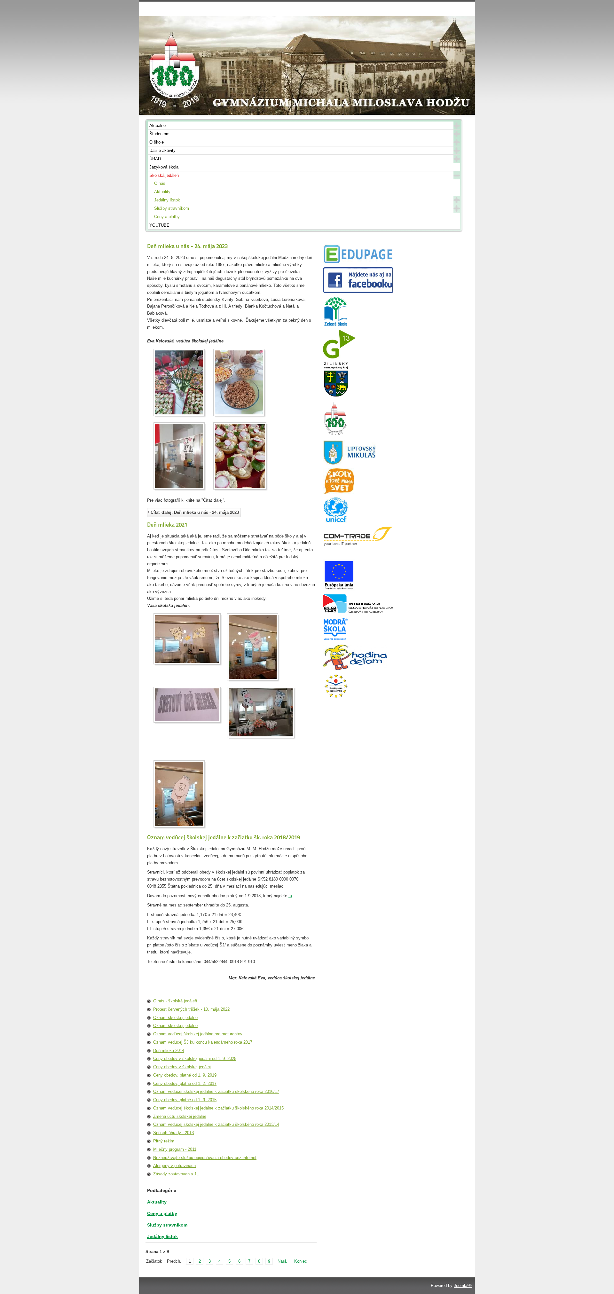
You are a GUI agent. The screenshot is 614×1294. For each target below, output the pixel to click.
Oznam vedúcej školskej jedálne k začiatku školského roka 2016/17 (216, 1091)
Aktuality (162, 191)
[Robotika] (358, 611)
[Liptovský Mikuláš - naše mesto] (349, 463)
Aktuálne (157, 125)
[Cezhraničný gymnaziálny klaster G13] (339, 357)
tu (290, 895)
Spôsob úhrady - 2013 (173, 1132)
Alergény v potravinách (174, 1165)
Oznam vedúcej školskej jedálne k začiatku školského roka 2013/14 (216, 1124)
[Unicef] (336, 521)
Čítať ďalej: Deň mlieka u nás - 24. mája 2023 (195, 512)
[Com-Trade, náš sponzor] (358, 545)
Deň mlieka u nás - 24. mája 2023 (187, 246)
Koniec (300, 1261)
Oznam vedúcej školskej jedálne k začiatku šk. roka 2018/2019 (223, 837)
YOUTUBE (159, 225)
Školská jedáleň (164, 175)
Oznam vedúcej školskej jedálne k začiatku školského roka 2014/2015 (218, 1108)
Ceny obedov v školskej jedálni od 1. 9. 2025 (194, 1058)
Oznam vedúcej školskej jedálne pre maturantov (197, 1033)
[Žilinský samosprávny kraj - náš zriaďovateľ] (336, 395)
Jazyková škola (163, 167)
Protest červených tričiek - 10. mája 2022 (191, 1009)
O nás (159, 183)
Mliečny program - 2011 (174, 1149)
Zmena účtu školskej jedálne (179, 1116)
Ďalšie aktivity (162, 150)
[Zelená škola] (336, 325)
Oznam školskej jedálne (175, 1017)
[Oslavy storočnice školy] (336, 435)
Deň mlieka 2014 (168, 1050)
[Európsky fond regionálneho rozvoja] (339, 589)
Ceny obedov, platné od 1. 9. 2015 (184, 1099)
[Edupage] (358, 262)
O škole (156, 142)
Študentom (159, 133)
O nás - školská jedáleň (175, 1001)
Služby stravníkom (171, 208)
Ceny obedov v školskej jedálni (182, 1066)
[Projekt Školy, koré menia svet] (338, 492)
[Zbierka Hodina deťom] (355, 668)
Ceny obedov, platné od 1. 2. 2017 (184, 1083)
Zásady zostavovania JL (176, 1174)
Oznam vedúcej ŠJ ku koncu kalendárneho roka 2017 (202, 1042)
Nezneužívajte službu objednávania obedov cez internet (204, 1157)
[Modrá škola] (336, 640)
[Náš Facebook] (358, 291)
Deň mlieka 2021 (167, 524)
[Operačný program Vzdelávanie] (336, 697)
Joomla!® (463, 1285)
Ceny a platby (167, 216)
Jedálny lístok (167, 200)
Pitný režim (163, 1141)
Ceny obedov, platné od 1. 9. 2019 (184, 1075)
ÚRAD (155, 158)
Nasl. (282, 1261)
